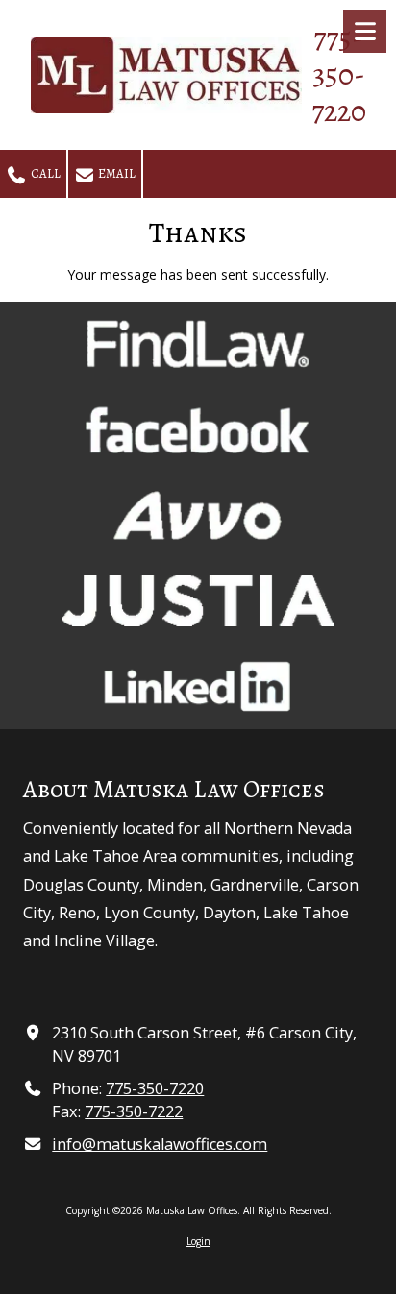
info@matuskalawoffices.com (159, 1144)
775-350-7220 (155, 1088)
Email (115, 173)
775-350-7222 (134, 1111)
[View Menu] (364, 31)
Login (198, 1241)
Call (44, 173)
